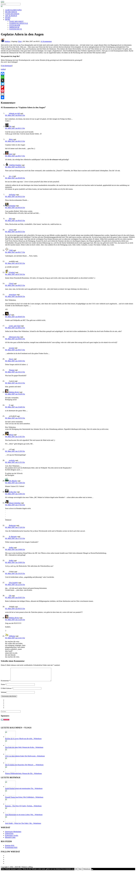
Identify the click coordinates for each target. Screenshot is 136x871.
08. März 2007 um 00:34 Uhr (15, 207)
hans (10, 154)
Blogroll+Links (10, 837)
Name (3, 684)
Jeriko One (12, 492)
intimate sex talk (14, 113)
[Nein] (92, 869)
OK (76, 869)
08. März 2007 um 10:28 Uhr (15, 394)
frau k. (11, 359)
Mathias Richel (14, 392)
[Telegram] (68, 84)
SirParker (12, 195)
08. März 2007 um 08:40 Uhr (15, 317)
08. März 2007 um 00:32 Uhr (15, 196)
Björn (11, 139)
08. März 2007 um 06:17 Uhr (15, 252)
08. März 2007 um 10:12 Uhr (15, 372)
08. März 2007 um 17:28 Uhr (15, 527)
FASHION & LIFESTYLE (18, 23)
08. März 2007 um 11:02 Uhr (15, 436)
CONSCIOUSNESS (12, 14)
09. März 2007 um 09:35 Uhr (15, 608)
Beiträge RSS (9, 845)
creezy (11, 230)
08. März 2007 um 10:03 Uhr (15, 361)
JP (10, 315)
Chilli (11, 250)
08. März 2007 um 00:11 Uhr (15, 128)
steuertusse (12, 294)
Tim (10, 126)
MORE (7, 19)
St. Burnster (13, 536)
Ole (10, 596)
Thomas (11, 370)
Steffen (11, 547)
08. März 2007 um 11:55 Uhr (15, 462)
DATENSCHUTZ (15, 29)
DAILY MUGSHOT (16, 21)
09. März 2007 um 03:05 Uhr (15, 597)
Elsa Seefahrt (13, 583)
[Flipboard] (68, 87)
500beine (12, 636)
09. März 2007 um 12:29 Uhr (15, 620)
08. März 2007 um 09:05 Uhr (15, 339)
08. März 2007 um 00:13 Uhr (15, 141)
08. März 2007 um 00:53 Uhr (15, 232)
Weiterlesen (87, 869)
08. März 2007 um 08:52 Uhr (15, 328)
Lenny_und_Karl (14, 326)
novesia (11, 348)
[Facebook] (68, 73)
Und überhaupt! (6, 66)
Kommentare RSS (11, 847)
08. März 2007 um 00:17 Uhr (15, 156)
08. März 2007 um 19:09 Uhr (15, 562)
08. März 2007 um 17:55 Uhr (15, 538)
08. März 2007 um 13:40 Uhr (15, 483)
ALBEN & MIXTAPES (13, 10)
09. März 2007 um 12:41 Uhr (15, 638)
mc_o (11, 176)
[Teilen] (68, 97)
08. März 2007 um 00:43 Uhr (15, 220)
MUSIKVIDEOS (11, 12)
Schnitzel (12, 272)
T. (9, 405)
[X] (68, 80)
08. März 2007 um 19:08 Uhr (15, 549)
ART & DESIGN (11, 16)
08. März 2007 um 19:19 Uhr (15, 573)
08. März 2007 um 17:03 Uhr (15, 505)
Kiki (10, 219)
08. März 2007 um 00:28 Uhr (15, 178)
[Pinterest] (68, 90)
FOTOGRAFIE (14, 25)
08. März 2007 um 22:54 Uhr (15, 584)
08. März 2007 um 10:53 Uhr (15, 418)
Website (3, 692)
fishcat (11, 435)
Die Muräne (13, 481)
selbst (3, 69)
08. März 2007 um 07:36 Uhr (15, 274)
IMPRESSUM (14, 27)
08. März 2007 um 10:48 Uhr (15, 407)
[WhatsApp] (68, 77)
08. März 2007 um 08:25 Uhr (15, 285)
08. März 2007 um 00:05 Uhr (15, 115)
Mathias (7, 41)
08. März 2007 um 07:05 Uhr (15, 263)
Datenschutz (9, 833)
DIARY (8, 17)
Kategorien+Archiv (11, 835)
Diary (20, 41)
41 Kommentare (46, 41)
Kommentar (5, 681)
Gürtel (11, 283)
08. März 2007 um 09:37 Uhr (15, 350)
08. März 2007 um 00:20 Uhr (15, 167)
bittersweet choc (14, 337)
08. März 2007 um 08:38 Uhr (15, 296)
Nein (80, 869)
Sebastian (12, 206)
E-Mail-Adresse (7, 688)
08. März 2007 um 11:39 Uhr (15, 451)
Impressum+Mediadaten (13, 832)
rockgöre (12, 460)
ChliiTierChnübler (15, 165)
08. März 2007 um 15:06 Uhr (15, 494)
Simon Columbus (15, 503)
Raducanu (12, 525)
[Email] (68, 94)
